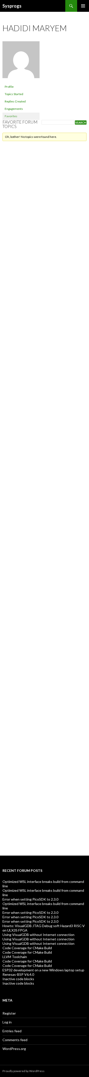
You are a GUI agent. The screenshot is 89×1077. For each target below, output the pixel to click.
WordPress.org (14, 1049)
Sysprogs (12, 6)
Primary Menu (83, 6)
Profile (9, 86)
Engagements (14, 109)
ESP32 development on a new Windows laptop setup (43, 970)
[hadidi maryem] (21, 62)
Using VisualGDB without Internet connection (38, 935)
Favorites (11, 116)
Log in (7, 1022)
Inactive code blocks (18, 979)
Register (9, 1013)
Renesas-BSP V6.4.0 (18, 974)
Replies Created (15, 101)
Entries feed (12, 1031)
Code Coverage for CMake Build (27, 948)
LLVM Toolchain (14, 957)
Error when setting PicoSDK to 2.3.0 (30, 899)
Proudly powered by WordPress (23, 1071)
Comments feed (14, 1040)
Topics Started (14, 94)
